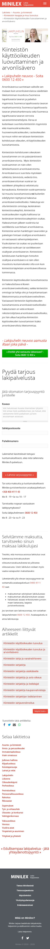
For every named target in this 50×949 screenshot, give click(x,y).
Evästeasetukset (25, 905)
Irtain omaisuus (9, 755)
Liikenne (6, 778)
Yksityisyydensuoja (25, 900)
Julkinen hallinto (10, 760)
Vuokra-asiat (8, 827)
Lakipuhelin (7, 775)
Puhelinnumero (10, 441)
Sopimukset (7, 805)
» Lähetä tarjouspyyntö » (19, 474)
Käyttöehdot (25, 895)
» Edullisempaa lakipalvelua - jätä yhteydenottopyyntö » (25, 850)
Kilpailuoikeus (8, 763)
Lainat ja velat (8, 770)
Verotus (5, 824)
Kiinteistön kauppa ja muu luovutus (21, 15)
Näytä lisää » (40, 711)
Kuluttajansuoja (9, 767)
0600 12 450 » (28, 354)
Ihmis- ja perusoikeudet (13, 748)
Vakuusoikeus (8, 820)
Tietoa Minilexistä (25, 885)
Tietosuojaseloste (25, 890)
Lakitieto (6, 12)
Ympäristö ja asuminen (13, 831)
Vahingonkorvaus (10, 816)
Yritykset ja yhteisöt (11, 836)
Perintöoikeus (8, 790)
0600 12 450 (31, 512)
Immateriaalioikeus (11, 751)
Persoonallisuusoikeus (12, 793)
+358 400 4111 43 (11, 491)
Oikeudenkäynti (9, 782)
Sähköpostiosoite (11, 428)
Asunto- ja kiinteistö (22, 12)
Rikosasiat (7, 800)
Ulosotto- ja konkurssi (12, 812)
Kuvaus (6, 403)
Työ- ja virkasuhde (11, 809)
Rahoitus (6, 797)
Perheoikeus (8, 785)
